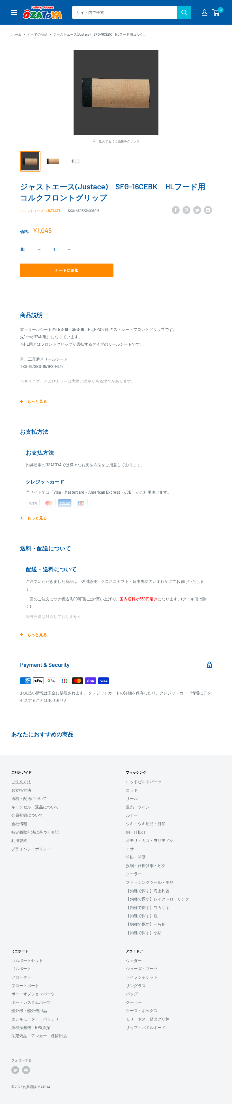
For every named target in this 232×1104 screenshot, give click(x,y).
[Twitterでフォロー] (15, 1070)
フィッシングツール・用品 (149, 882)
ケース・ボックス (142, 1010)
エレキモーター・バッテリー (37, 1019)
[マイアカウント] (204, 12)
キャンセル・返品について (35, 807)
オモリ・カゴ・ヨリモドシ (149, 840)
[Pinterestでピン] (186, 210)
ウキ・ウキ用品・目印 (146, 823)
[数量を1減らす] (39, 249)
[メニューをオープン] (14, 12)
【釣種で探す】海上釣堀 (147, 890)
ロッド (132, 790)
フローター (21, 977)
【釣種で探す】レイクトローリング (157, 899)
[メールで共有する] (208, 210)
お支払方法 (21, 790)
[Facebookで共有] (176, 210)
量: (22, 249)
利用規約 (19, 840)
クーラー (134, 873)
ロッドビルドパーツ (144, 781)
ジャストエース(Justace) (40, 211)
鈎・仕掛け (136, 832)
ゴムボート (21, 968)
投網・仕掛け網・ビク (146, 865)
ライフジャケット (142, 977)
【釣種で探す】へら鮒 (146, 924)
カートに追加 (67, 270)
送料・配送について (29, 798)
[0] (216, 12)
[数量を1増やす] (69, 249)
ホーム (16, 34)
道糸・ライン (138, 807)
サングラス (136, 985)
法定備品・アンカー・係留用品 (39, 1035)
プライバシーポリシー (31, 848)
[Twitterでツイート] (197, 210)
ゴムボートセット (27, 960)
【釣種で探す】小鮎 (144, 932)
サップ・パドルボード (146, 1027)
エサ (130, 848)
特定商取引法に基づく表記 (35, 832)
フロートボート (25, 985)
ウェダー (134, 960)
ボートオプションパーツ (33, 993)
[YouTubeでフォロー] (26, 1070)
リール (132, 798)
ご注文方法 (21, 781)
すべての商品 (37, 34)
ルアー (132, 815)
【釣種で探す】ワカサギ (147, 907)
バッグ (132, 993)
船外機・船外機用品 (29, 1010)
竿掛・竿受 (136, 857)
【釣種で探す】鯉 (142, 915)
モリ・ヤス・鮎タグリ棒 (147, 1019)
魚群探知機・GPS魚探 (30, 1027)
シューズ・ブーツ (142, 968)
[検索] (184, 12)
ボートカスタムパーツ (31, 1002)
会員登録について (27, 815)
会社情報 (19, 823)
